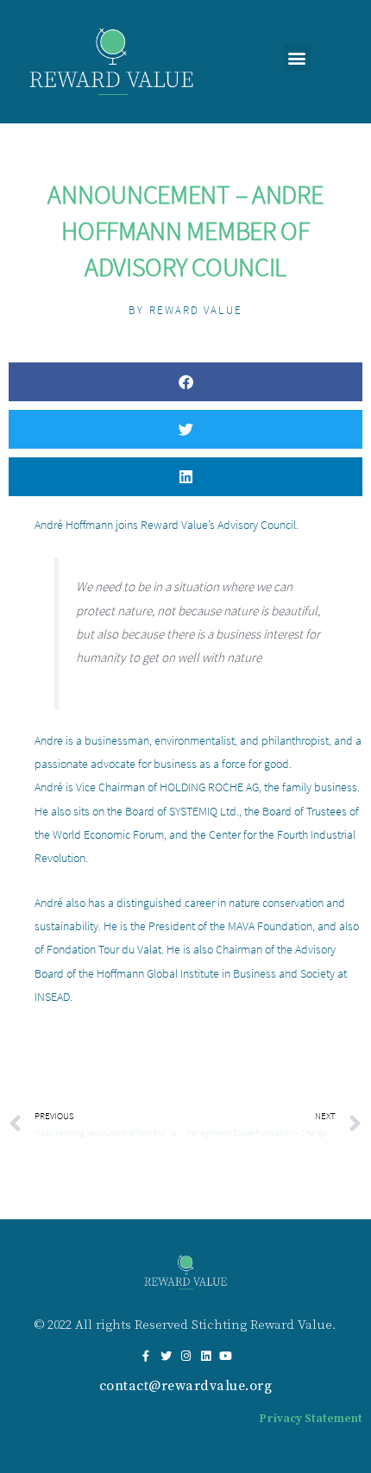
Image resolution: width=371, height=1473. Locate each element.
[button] (297, 57)
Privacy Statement (310, 1418)
